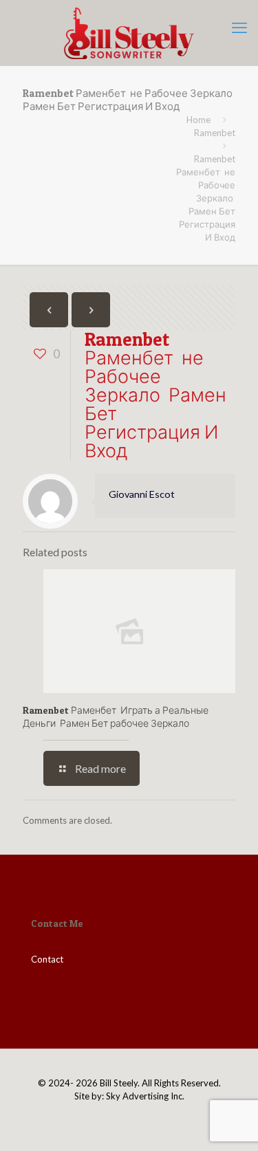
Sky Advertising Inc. (145, 1095)
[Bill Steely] (129, 32)
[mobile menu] (239, 27)
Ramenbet (214, 132)
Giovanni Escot (142, 494)
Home (198, 119)
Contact (47, 959)
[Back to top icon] (229, 1122)
